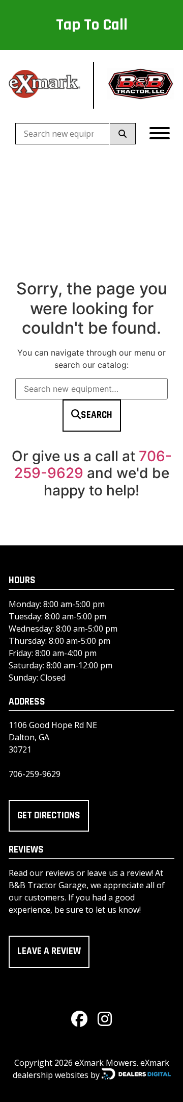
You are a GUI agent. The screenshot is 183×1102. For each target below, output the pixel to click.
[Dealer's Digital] (136, 1074)
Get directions (48, 815)
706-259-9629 (34, 774)
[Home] (44, 85)
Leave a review (49, 951)
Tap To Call (92, 24)
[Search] (123, 133)
